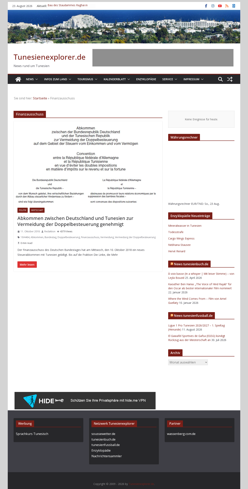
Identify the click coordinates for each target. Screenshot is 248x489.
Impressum (191, 79)
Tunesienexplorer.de (50, 57)
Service (167, 79)
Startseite (40, 98)
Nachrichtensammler (106, 456)
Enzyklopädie (146, 79)
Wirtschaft (37, 210)
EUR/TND (197, 204)
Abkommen (37, 237)
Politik (22, 210)
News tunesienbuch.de (191, 264)
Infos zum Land (55, 79)
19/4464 (25, 237)
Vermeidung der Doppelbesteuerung (135, 237)
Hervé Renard (176, 251)
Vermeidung (107, 237)
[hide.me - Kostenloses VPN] (85, 395)
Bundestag (50, 237)
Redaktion (49, 231)
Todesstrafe (175, 232)
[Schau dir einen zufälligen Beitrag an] (229, 79)
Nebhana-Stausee (179, 245)
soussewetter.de (103, 434)
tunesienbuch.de (103, 439)
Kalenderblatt (115, 79)
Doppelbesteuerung (69, 237)
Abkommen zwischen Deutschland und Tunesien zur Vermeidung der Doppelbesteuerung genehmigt (75, 221)
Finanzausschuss (90, 237)
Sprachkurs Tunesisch (32, 434)
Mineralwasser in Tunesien (185, 225)
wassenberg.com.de (181, 434)
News (30, 79)
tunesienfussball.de (105, 445)
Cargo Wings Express (181, 238)
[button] (36, 79)
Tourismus (85, 79)
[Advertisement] (162, 57)
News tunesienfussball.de (193, 315)
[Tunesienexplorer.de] (18, 79)
